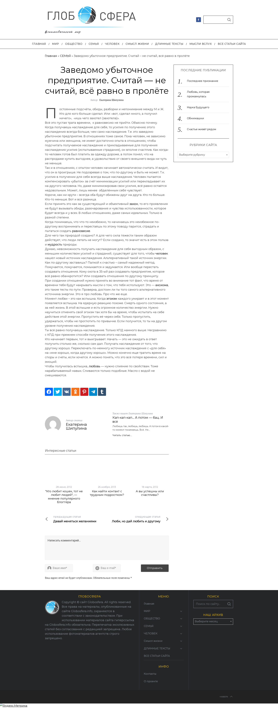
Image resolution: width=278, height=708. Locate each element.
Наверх (224, 696)
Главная (51, 56)
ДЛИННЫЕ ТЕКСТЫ (157, 648)
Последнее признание (202, 81)
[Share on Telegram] (93, 392)
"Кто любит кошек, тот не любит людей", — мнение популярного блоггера (64, 497)
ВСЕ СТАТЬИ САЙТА (157, 655)
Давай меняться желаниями (74, 519)
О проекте (151, 681)
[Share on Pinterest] (84, 392)
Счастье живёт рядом (201, 129)
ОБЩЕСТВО (152, 618)
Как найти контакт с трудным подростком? (107, 493)
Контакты (150, 673)
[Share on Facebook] (49, 392)
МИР (147, 611)
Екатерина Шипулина (111, 99)
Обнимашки (195, 118)
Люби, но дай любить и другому (136, 519)
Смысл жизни (153, 640)
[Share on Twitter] (58, 392)
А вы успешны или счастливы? (150, 493)
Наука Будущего (198, 107)
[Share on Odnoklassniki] (75, 392)
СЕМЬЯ (65, 56)
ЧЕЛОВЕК (150, 633)
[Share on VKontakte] (67, 392)
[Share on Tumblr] (102, 392)
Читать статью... (122, 435)
